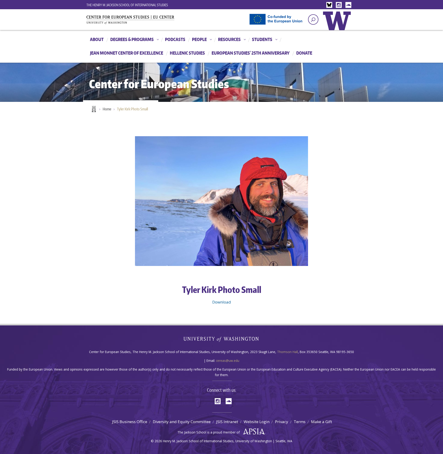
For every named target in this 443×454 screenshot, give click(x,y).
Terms (299, 421)
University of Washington (338, 24)
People (199, 39)
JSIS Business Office (129, 421)
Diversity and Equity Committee (182, 421)
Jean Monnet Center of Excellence (126, 53)
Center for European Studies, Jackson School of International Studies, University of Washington (138, 21)
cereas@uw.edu (227, 360)
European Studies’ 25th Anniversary (251, 53)
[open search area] (313, 19)
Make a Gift (321, 421)
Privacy (281, 421)
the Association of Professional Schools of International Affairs (253, 431)
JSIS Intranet (227, 421)
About (97, 39)
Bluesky (330, 5)
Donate (304, 53)
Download (221, 302)
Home (93, 109)
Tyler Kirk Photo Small (132, 109)
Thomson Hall (287, 352)
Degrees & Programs (132, 39)
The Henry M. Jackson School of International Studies (127, 5)
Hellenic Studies (187, 53)
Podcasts (175, 39)
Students (262, 39)
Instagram (339, 5)
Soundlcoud (349, 5)
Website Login (256, 421)
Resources (229, 39)
